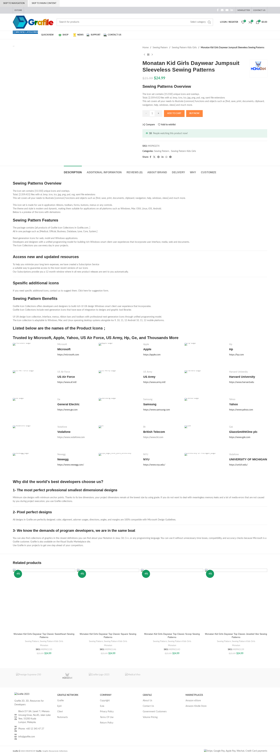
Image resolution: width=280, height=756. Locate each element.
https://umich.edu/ (238, 465)
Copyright (105, 700)
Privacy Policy (107, 712)
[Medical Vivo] (140, 678)
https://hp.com (236, 355)
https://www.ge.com (67, 410)
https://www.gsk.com (239, 437)
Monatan (44, 645)
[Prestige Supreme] (31, 678)
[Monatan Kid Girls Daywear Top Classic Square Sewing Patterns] (108, 600)
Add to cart (174, 113)
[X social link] (154, 157)
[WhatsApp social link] (166, 157)
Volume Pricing (150, 717)
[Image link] (21, 694)
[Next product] (152, 55)
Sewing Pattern (160, 47)
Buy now (194, 113)
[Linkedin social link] (232, 10)
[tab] (73, 171)
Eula (102, 706)
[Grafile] (104, 678)
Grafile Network (67, 695)
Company (105, 695)
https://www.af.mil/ (67, 382)
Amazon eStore (193, 700)
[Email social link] (222, 10)
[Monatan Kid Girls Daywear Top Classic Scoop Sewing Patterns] (172, 600)
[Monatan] (67, 678)
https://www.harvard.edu (241, 382)
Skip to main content (44, 3)
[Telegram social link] (170, 157)
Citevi (60, 712)
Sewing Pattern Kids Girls (184, 47)
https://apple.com (152, 355)
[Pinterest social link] (158, 157)
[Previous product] (144, 55)
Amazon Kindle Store (196, 706)
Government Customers (155, 712)
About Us (147, 700)
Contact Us (148, 706)
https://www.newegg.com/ (70, 465)
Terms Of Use (106, 717)
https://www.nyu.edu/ (154, 465)
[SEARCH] (209, 22)
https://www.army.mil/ (154, 382)
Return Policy (106, 723)
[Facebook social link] (218, 10)
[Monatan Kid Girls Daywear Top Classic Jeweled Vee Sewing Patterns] (236, 600)
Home (145, 47)
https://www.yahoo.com (241, 410)
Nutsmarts (62, 717)
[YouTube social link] (226, 10)
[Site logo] (33, 22)
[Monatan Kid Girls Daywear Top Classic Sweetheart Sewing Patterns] (44, 600)
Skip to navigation (14, 3)
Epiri (59, 706)
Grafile (60, 700)
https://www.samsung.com (156, 410)
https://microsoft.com (68, 355)
